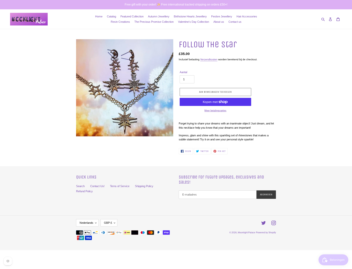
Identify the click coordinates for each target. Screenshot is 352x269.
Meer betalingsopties (215, 110)
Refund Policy (84, 191)
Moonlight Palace (246, 232)
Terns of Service (119, 186)
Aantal (183, 72)
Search (80, 186)
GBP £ (108, 222)
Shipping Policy (144, 186)
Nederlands (86, 222)
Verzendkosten (208, 59)
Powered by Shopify (266, 232)
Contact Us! (97, 186)
